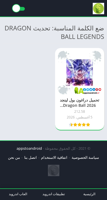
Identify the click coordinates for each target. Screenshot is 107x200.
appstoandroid (29, 148)
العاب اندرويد (18, 193)
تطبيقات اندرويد (54, 193)
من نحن (14, 157)
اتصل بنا (30, 157)
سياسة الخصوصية (85, 157)
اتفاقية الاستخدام (54, 157)
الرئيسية (89, 193)
